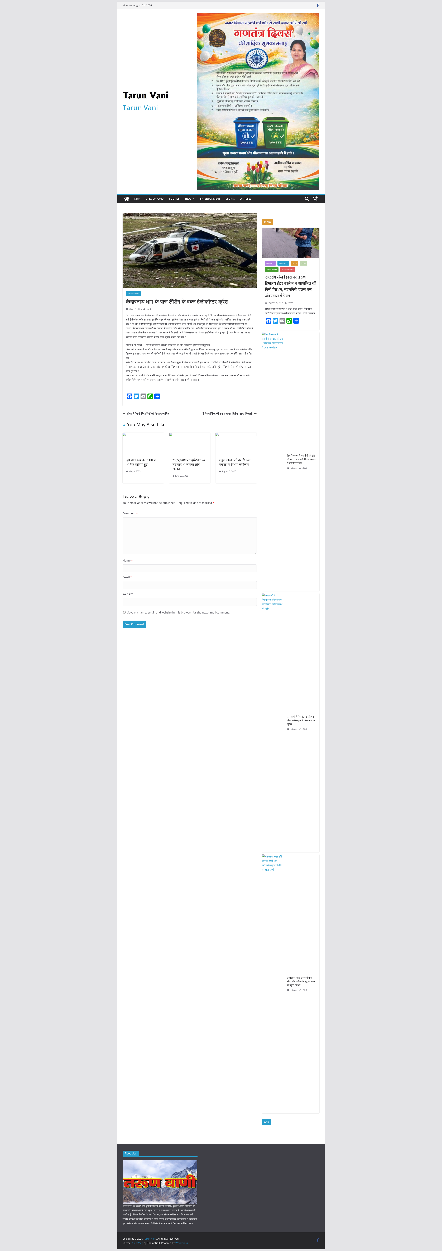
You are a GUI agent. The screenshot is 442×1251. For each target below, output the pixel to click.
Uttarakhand (155, 198)
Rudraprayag (133, 293)
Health (190, 198)
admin (149, 309)
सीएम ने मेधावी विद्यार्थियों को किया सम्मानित (148, 413)
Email (127, 577)
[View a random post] (315, 199)
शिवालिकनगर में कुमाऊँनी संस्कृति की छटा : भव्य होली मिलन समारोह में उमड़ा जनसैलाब (301, 459)
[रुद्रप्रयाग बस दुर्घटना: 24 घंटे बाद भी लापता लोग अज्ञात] (189, 435)
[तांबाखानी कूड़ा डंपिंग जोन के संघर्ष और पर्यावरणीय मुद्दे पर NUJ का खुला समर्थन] (273, 983)
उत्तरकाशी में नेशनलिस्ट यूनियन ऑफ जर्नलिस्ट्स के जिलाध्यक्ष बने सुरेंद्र (301, 720)
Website (128, 594)
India (137, 198)
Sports (230, 198)
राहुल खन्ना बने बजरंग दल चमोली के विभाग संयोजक (235, 462)
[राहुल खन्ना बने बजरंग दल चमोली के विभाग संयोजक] (236, 435)
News (303, 263)
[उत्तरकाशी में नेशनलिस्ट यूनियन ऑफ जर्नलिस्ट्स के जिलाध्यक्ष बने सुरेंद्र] (273, 722)
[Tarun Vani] (127, 199)
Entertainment (210, 198)
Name (128, 560)
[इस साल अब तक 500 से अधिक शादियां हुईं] (143, 435)
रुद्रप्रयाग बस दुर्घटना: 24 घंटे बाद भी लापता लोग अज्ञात (188, 464)
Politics (174, 198)
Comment (130, 513)
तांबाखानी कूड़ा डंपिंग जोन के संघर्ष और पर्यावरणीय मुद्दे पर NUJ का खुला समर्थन (301, 981)
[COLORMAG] (160, 1162)
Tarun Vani (140, 107)
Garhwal (270, 263)
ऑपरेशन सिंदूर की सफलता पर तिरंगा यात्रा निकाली (227, 413)
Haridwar (283, 263)
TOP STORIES (271, 269)
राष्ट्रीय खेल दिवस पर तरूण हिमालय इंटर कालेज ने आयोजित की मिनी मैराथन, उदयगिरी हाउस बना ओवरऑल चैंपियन (290, 286)
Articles (245, 198)
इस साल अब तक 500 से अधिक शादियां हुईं (141, 462)
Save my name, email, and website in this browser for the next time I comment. (178, 612)
